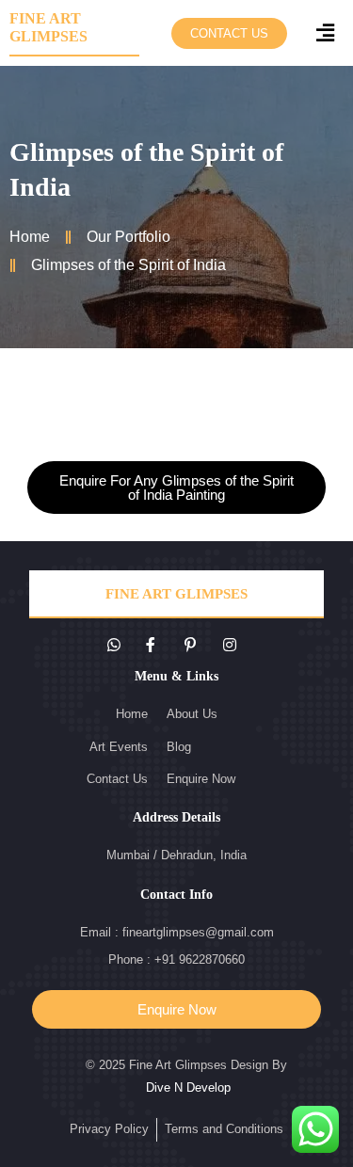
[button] (229, 33)
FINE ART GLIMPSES (176, 593)
